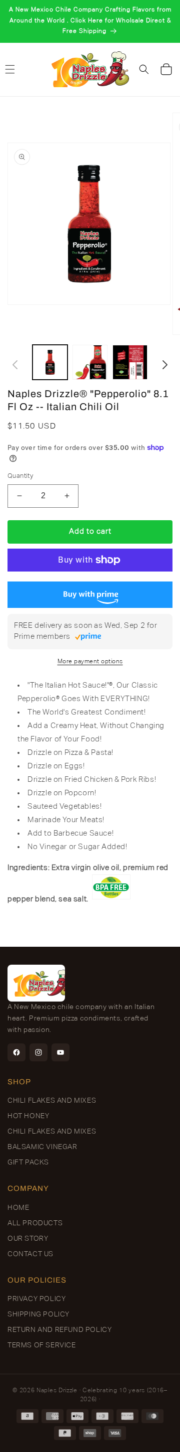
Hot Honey (28, 1116)
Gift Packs (28, 1162)
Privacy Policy (37, 1299)
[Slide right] (165, 365)
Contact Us (31, 1254)
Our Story (28, 1238)
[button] (144, 69)
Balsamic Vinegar (43, 1147)
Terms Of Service (42, 1345)
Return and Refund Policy (60, 1329)
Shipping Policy (39, 1314)
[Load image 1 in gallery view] (50, 362)
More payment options (90, 662)
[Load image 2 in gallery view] (90, 362)
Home (18, 1207)
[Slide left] (15, 365)
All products (35, 1223)
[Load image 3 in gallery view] (130, 362)
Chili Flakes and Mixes (52, 1100)
